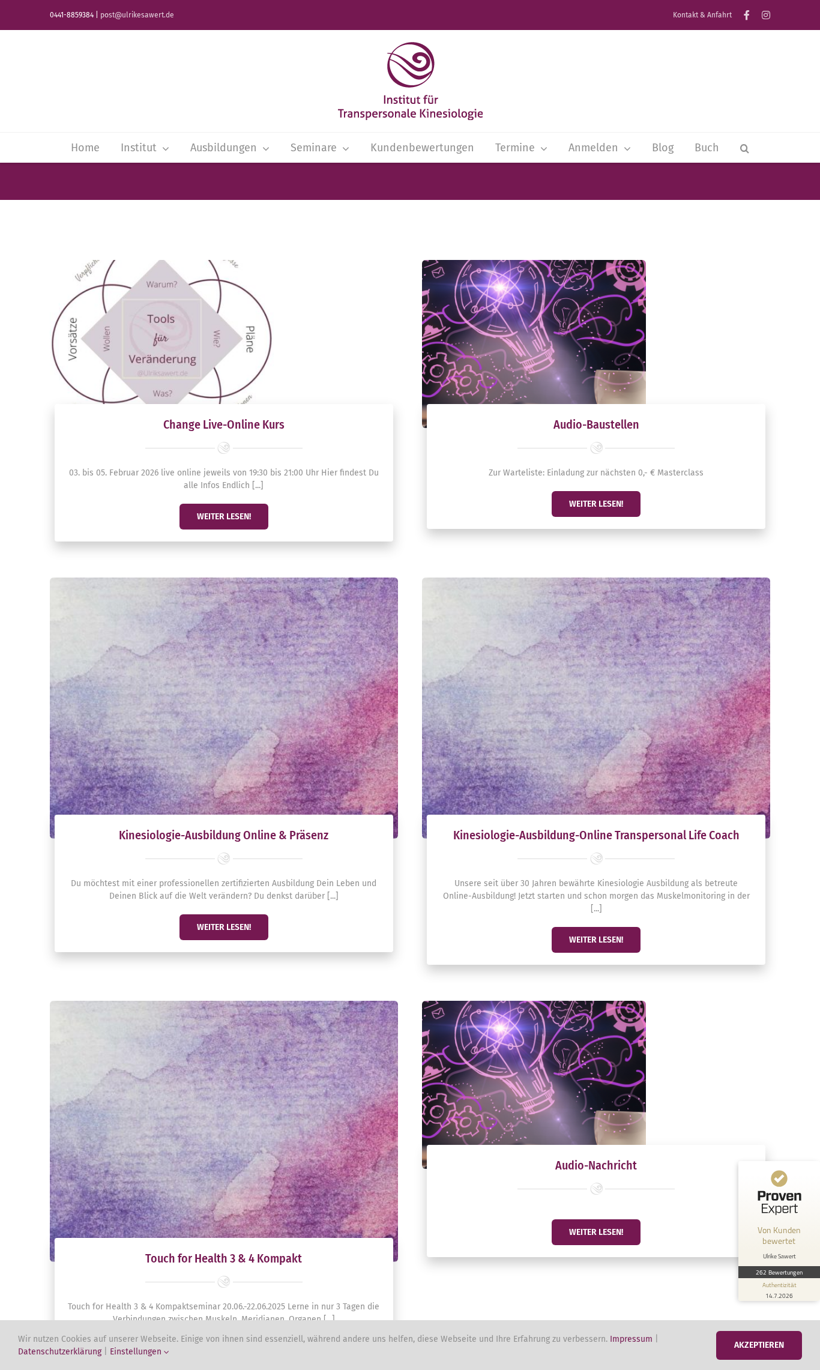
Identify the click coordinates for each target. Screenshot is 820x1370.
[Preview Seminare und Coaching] (410, 46)
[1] (534, 264)
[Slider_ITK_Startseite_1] (224, 581)
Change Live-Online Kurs (224, 424)
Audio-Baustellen (596, 424)
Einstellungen (137, 1352)
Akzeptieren (759, 1345)
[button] (744, 148)
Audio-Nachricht (596, 1165)
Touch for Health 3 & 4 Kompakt (223, 1258)
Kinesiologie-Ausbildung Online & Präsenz (223, 835)
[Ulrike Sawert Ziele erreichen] (162, 264)
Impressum (631, 1339)
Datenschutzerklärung (59, 1352)
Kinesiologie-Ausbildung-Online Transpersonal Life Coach (596, 835)
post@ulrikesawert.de (137, 15)
